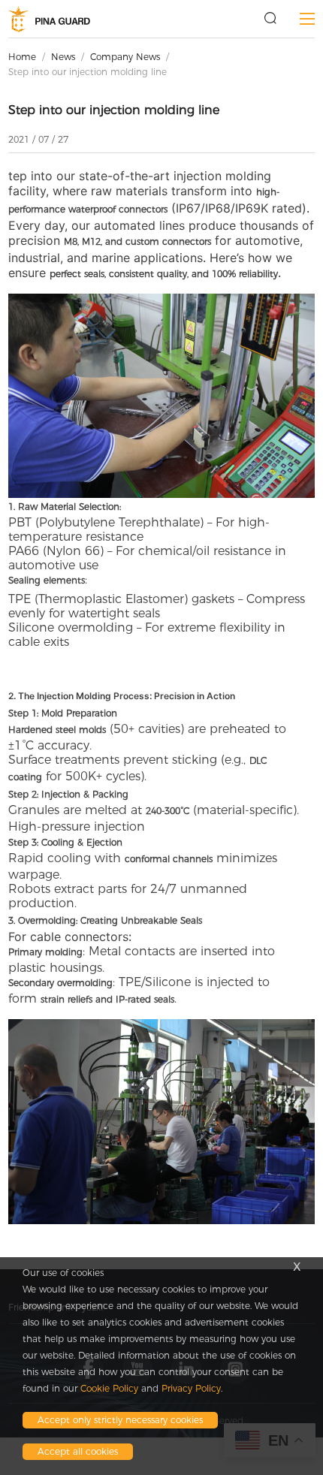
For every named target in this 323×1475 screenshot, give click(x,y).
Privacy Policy (191, 1388)
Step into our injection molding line (87, 71)
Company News (125, 56)
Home (22, 56)
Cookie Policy (109, 1388)
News (63, 56)
